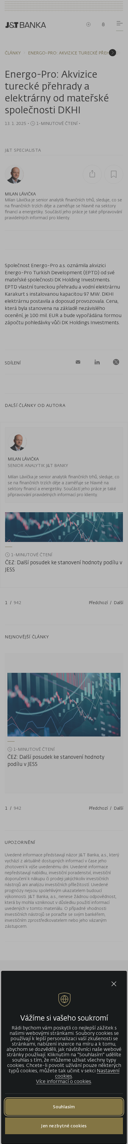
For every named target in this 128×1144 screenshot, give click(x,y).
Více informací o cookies (63, 1081)
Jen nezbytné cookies (64, 1126)
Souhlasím (64, 1106)
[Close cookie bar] (114, 984)
